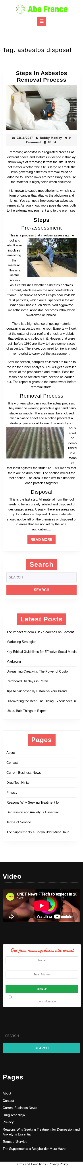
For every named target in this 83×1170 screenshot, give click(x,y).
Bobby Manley (51, 137)
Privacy (11, 792)
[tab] (41, 21)
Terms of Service (18, 822)
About (10, 752)
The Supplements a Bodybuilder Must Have (37, 832)
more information (47, 1001)
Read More (43, 541)
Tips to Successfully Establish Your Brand (37, 691)
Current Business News (23, 772)
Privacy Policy (58, 1164)
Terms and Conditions (30, 1164)
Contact (12, 762)
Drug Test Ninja (17, 782)
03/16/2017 (25, 137)
